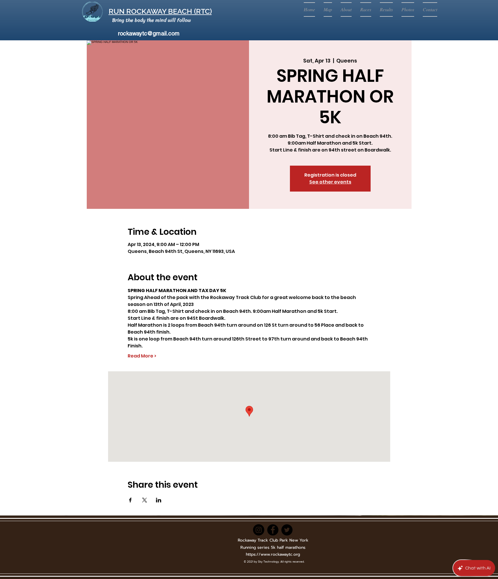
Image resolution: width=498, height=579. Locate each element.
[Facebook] (272, 530)
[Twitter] (287, 530)
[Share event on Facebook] (130, 500)
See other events (330, 182)
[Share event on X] (144, 500)
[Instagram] (258, 530)
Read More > (142, 356)
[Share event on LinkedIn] (158, 500)
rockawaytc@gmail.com (149, 33)
